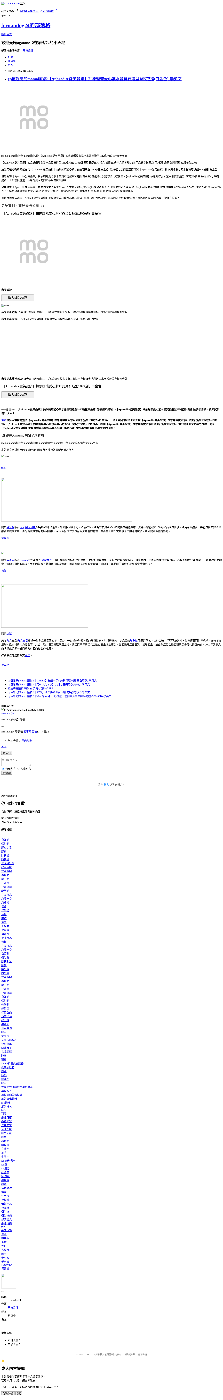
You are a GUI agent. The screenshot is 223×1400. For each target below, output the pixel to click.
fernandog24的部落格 (25, 25)
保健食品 (6, 1012)
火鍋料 (5, 930)
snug (3, 467)
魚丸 (4, 922)
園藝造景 (6, 1047)
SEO (3, 1109)
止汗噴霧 (6, 887)
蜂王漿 (5, 1020)
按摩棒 (5, 1207)
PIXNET (87, 1354)
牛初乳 (5, 1024)
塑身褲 (5, 1261)
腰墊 (4, 1075)
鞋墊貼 (5, 890)
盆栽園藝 (6, 1051)
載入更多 (7, 753)
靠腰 (4, 1071)
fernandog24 (7, 713)
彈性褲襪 (6, 1188)
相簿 (10, 57)
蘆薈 (4, 1234)
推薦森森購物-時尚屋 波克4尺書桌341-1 (30, 688)
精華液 (5, 1238)
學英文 (5, 665)
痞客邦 (27, 731)
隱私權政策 (130, 1354)
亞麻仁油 (6, 1016)
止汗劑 (5, 883)
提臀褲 (5, 1268)
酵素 (4, 1032)
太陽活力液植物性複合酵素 (17, 1087)
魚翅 (4, 941)
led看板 (5, 1176)
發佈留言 (7, 773)
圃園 (4, 1253)
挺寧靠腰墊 (7, 1067)
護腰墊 (5, 1079)
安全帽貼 (6, 871)
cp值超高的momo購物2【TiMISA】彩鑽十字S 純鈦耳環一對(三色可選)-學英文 (52, 680)
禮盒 (27, 655)
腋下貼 (5, 879)
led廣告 (5, 1168)
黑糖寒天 (6, 1091)
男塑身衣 (46, 560)
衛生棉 (5, 1211)
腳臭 (4, 851)
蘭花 (4, 1059)
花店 (4, 1113)
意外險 (5, 1036)
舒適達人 (6, 1219)
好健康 (5, 1008)
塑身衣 (5, 538)
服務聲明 (142, 1354)
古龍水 (5, 1250)
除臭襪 (10, 527)
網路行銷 (6, 1223)
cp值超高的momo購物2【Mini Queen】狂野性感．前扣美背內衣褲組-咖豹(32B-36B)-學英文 (59, 696)
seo (3, 1226)
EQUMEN (7, 1264)
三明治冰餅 (7, 863)
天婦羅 (5, 926)
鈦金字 (5, 1172)
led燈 (4, 1164)
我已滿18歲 (8, 1393)
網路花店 (6, 1117)
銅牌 (4, 1152)
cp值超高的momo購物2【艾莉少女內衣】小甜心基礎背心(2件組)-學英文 (49, 684)
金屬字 (5, 1156)
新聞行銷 (6, 1230)
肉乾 (4, 918)
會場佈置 (6, 1125)
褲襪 (4, 1184)
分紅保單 (6, 1044)
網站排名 (6, 1106)
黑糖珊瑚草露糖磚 (11, 1095)
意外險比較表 (9, 1040)
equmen (24, 560)
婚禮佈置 (6, 1121)
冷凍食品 (6, 938)
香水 (4, 1246)
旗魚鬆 (134, 640)
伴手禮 (5, 910)
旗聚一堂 (6, 898)
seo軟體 (5, 1102)
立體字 (5, 1149)
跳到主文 (6, 34)
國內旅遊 (27, 740)
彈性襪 (5, 1180)
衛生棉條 (6, 1215)
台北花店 (6, 1129)
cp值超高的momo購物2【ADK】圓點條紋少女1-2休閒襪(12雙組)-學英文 (49, 692)
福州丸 (5, 934)
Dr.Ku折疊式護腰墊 (12, 1063)
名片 (10, 65)
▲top (4, 746)
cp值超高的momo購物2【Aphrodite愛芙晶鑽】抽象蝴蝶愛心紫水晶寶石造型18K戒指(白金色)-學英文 (95, 79)
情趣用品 (6, 1203)
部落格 (12, 61)
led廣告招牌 (8, 1160)
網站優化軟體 (9, 1098)
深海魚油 (6, 1028)
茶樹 (4, 1242)
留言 (34, 731)
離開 (19, 1393)
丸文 (9, 640)
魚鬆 (4, 420)
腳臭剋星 (30, 527)
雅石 (4, 1055)
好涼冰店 (6, 867)
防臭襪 (5, 859)
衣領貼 (5, 839)
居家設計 (28, 50)
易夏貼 (5, 875)
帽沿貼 (5, 843)
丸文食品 (23, 640)
